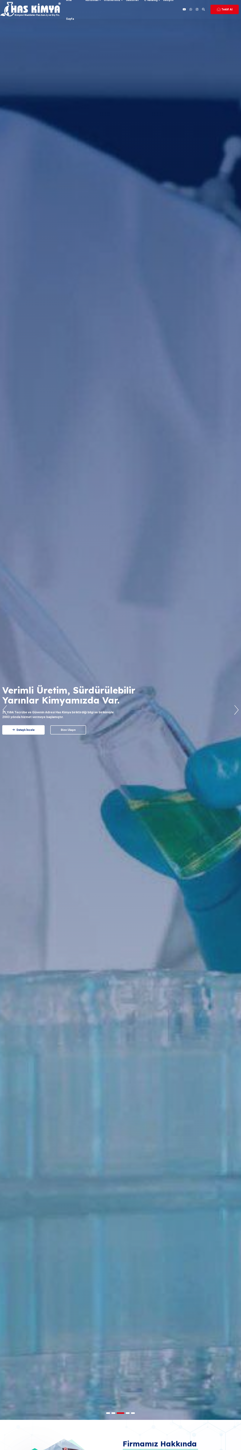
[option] (120, 710)
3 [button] (122, 1413)
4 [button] (128, 1413)
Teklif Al (227, 9)
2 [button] (117, 1413)
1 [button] (110, 1413)
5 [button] (133, 1413)
